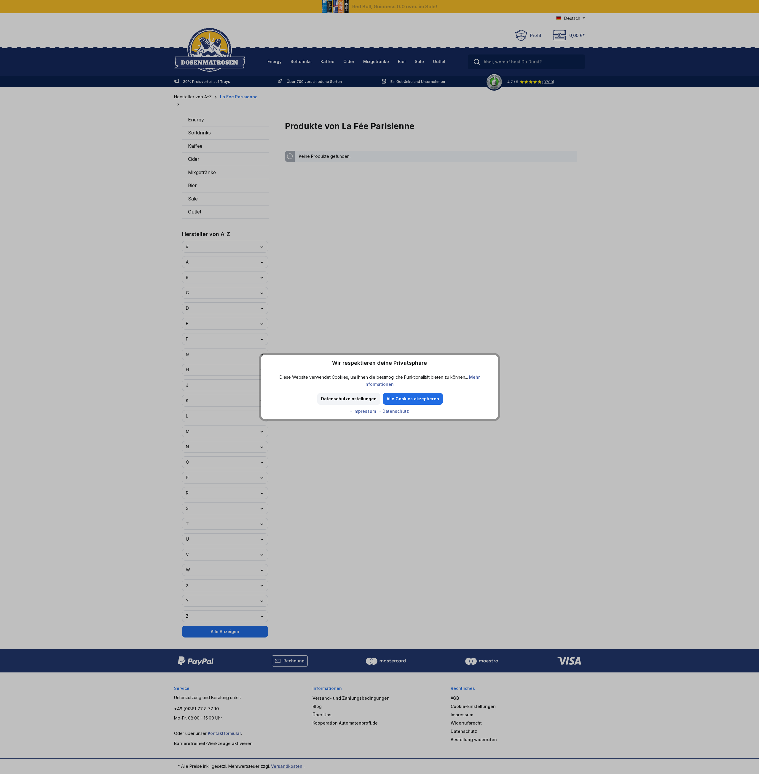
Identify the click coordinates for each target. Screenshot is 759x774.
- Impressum (363, 411)
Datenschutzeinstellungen (349, 398)
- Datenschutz (394, 411)
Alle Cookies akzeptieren (413, 398)
